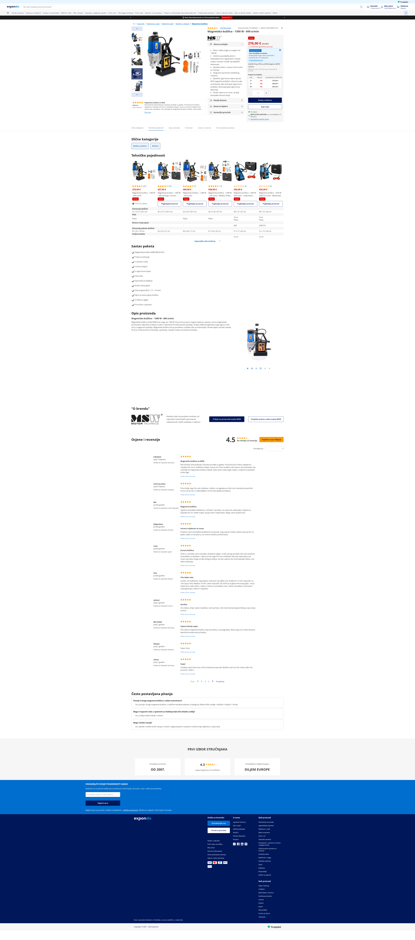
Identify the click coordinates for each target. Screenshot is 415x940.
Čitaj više (147, 112)
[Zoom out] (256, 368)
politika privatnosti (130, 810)
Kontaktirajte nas (219, 823)
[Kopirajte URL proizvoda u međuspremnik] (282, 28)
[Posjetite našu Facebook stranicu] (238, 844)
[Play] (247, 368)
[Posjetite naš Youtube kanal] (234, 844)
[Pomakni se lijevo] (150, 17)
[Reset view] (260, 368)
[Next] (137, 94)
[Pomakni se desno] (304, 17)
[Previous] (137, 28)
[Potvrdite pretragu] (361, 7)
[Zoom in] (252, 368)
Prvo (192, 681)
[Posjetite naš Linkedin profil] (242, 844)
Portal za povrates (218, 830)
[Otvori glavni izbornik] (8, 13)
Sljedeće (213, 682)
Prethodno (198, 682)
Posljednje (220, 681)
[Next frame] (269, 368)
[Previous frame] (265, 368)
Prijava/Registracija (256, 60)
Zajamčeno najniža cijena (260, 119)
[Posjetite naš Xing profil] (246, 844)
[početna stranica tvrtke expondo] (134, 24)
